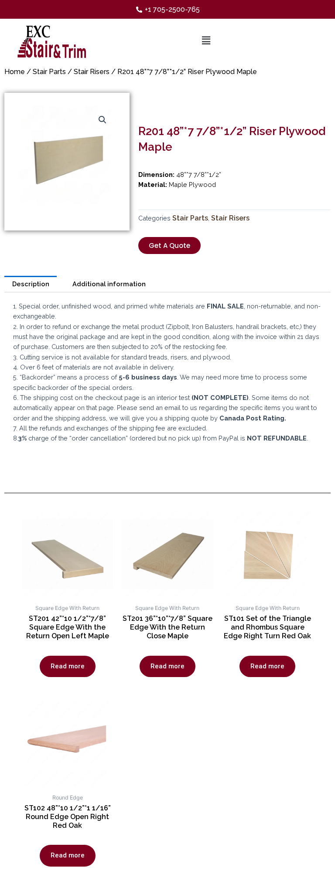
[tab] (30, 284)
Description (30, 284)
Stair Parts (49, 72)
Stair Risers (91, 72)
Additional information (109, 284)
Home (14, 72)
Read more (68, 666)
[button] (169, 245)
